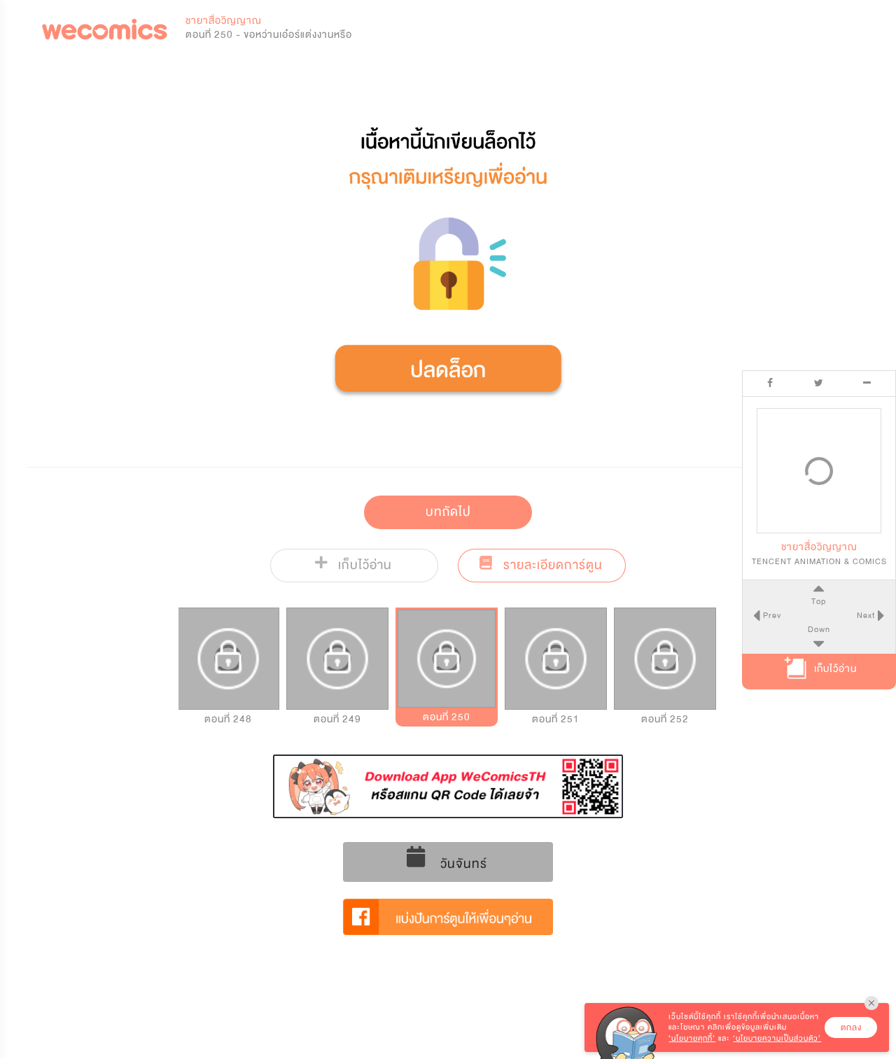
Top (818, 601)
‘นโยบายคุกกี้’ (691, 1038)
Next (867, 615)
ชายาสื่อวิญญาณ (224, 20)
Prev (770, 615)
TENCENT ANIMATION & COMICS (819, 561)
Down (819, 629)
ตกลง (851, 1027)
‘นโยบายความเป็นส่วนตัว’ (777, 1038)
